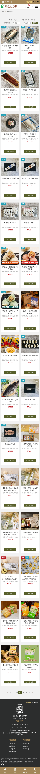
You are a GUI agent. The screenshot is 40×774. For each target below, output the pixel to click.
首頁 (2, 11)
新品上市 (17, 20)
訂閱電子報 (8, 2)
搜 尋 (35, 23)
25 (17, 692)
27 (23, 692)
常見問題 (26, 749)
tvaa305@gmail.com (24, 730)
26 (20, 692)
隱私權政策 (13, 751)
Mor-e (10, 760)
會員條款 (12, 749)
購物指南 (12, 746)
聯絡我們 (26, 746)
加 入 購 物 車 (10, 62)
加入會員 (12, 743)
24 (13, 692)
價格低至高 (25, 20)
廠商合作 (26, 743)
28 (26, 692)
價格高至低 (34, 20)
